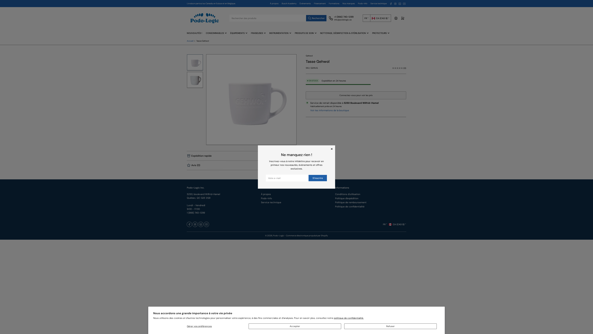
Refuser (390, 326)
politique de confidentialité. (349, 318)
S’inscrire (318, 178)
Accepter (295, 326)
